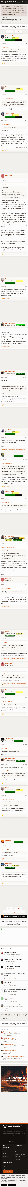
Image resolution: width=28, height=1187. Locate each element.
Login (4, 1166)
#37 (26, 764)
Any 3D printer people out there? (13, 1005)
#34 (26, 669)
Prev (9, 32)
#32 (26, 584)
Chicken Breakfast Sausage (12, 966)
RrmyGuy (6, 992)
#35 (26, 697)
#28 (26, 437)
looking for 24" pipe (8, 1038)
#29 (26, 459)
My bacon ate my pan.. (10, 952)
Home (4, 1150)
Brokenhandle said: (7, 383)
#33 (26, 638)
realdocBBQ (7, 977)
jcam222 (6, 968)
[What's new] (22, 2)
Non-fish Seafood (7, 1035)
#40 (26, 870)
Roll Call (5, 1047)
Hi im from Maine (8, 1044)
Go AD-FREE (8, 1171)
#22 (26, 94)
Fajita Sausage (8, 982)
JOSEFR (6, 999)
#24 (26, 180)
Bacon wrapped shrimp (9, 1032)
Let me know (15, 12)
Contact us (5, 1156)
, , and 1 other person (14, 684)
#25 (26, 286)
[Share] (24, 43)
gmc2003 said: (5, 642)
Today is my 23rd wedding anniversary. (14, 1056)
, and (14, 658)
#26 (26, 329)
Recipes (17, 1149)
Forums (4, 1153)
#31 (26, 543)
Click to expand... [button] (14, 197)
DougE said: (5, 47)
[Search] (26, 2)
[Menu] (2, 2)
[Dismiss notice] (25, 6)
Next (19, 32)
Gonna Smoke (5, 22)
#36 (26, 744)
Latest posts (4, 1029)
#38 (26, 795)
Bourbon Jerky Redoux (9, 1050)
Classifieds (17, 1159)
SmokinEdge (7, 984)
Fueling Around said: (7, 547)
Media (16, 1151)
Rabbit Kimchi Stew (9, 998)
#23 (26, 120)
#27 (26, 377)
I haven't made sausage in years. (13, 959)
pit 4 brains (7, 954)
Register (5, 1169)
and (11, 713)
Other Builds (6, 1041)
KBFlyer (6, 1006)
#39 (26, 845)
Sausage (13, 961)
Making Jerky (6, 1053)
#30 (26, 498)
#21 (26, 43)
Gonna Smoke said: (7, 98)
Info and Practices (15, 954)
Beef (4, 1059)
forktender (7, 961)
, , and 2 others (14, 449)
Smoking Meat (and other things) (20, 1155)
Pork (12, 977)
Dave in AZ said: (6, 502)
